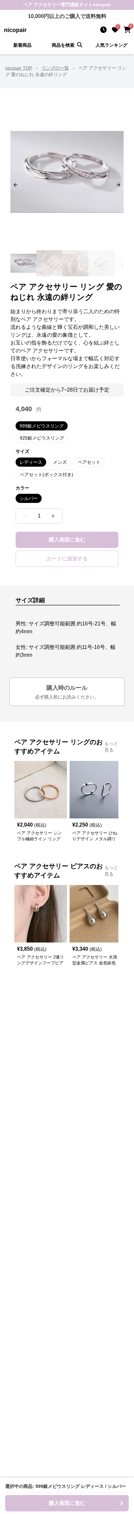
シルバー (29, 498)
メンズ (60, 462)
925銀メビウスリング (42, 438)
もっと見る (111, 746)
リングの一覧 (55, 68)
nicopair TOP (18, 68)
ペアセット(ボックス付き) (46, 474)
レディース (31, 462)
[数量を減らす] (25, 516)
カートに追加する (67, 558)
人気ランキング (111, 45)
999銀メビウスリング (42, 425)
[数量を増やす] (53, 516)
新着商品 (22, 45)
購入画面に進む (67, 539)
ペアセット (89, 462)
